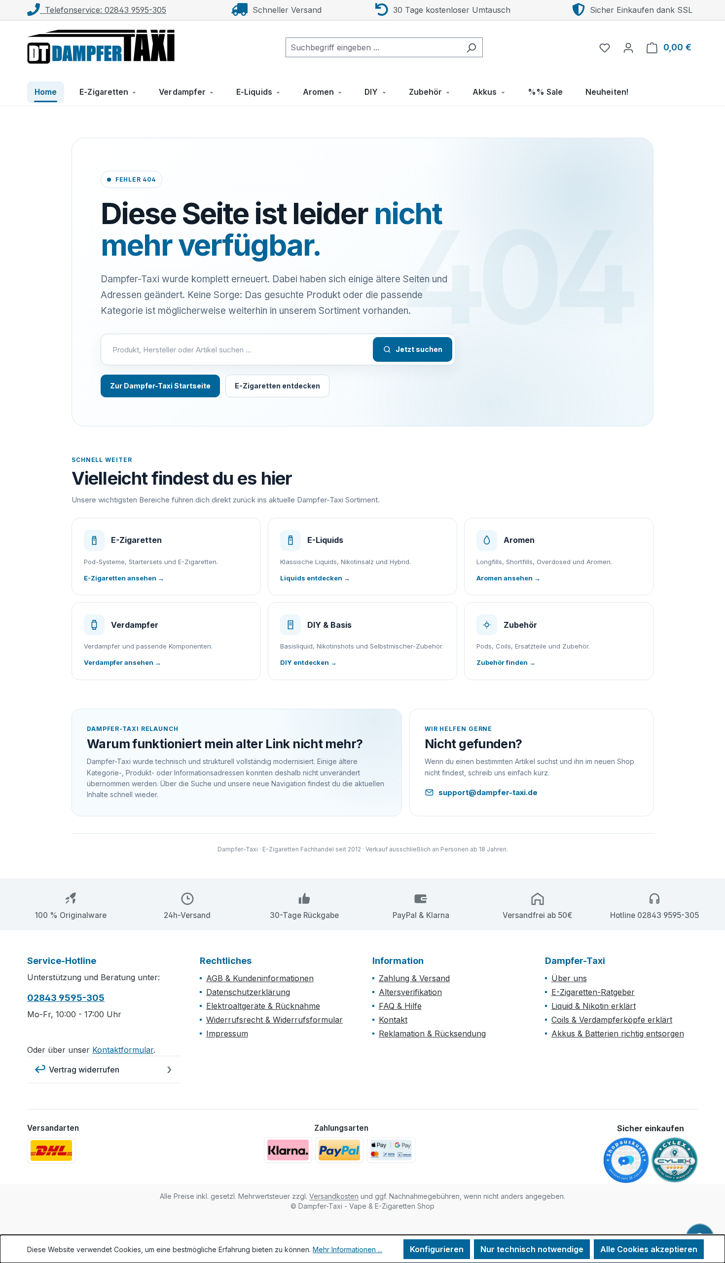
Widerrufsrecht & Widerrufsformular (274, 1020)
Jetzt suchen (419, 349)
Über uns (569, 978)
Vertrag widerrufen (84, 1069)
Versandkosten (334, 1196)
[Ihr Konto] (628, 47)
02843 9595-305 (66, 998)
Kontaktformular (122, 1050)
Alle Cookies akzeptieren (648, 1249)
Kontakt (393, 1020)
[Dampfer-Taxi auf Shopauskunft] (626, 1161)
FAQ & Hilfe (400, 1006)
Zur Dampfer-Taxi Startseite (160, 386)
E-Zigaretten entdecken (277, 386)
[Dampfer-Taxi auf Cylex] (675, 1160)
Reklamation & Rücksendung (432, 1033)
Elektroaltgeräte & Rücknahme (263, 1006)
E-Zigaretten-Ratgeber (593, 992)
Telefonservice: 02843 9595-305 (103, 10)
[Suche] (471, 47)
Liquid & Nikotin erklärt (593, 1006)
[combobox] (373, 47)
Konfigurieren (437, 1249)
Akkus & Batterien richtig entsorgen (617, 1033)
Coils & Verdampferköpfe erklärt (611, 1020)
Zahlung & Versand (414, 978)
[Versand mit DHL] (51, 1150)
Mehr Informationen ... (347, 1249)
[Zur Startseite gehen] (101, 45)
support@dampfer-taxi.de (488, 792)
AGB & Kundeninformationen (260, 978)
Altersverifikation (410, 992)
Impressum (227, 1033)
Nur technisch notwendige (531, 1249)
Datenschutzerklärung (248, 992)
